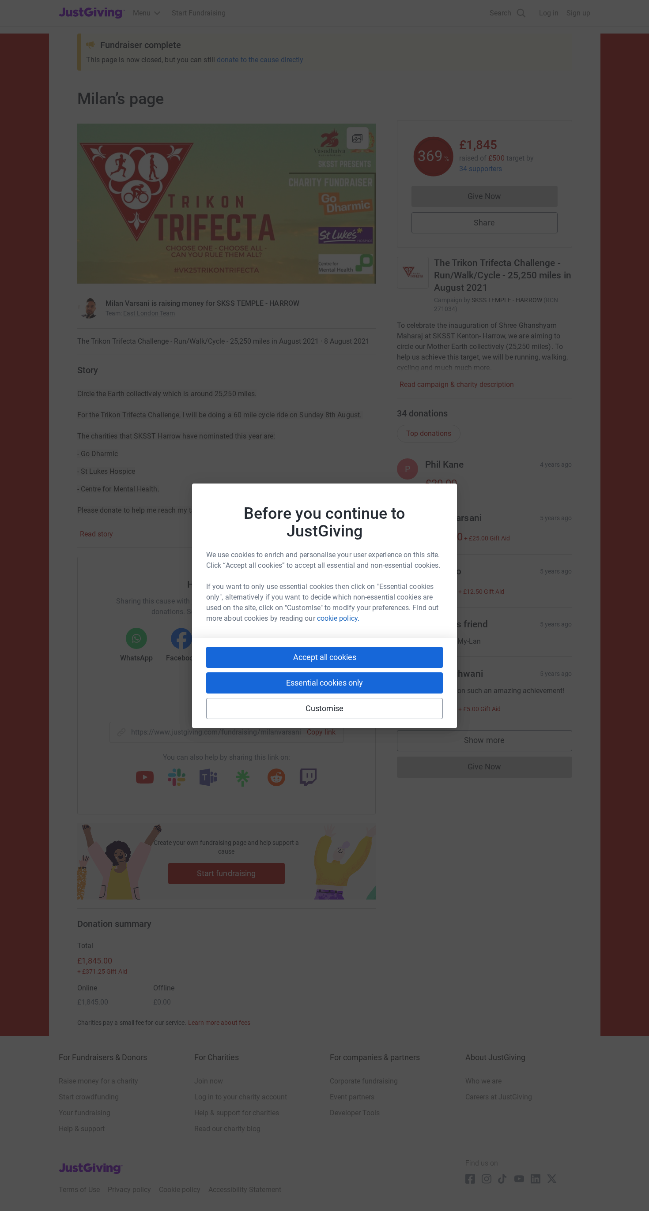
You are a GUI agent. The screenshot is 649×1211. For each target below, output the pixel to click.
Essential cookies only (324, 682)
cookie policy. (338, 618)
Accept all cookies (324, 657)
